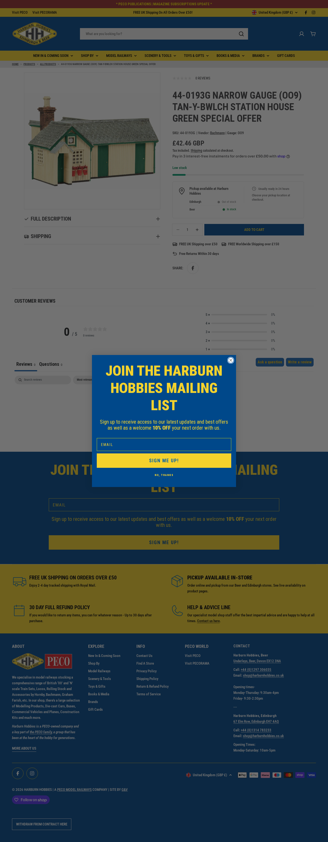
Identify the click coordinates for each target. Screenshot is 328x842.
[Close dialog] (231, 360)
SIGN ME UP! (164, 460)
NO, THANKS (164, 475)
